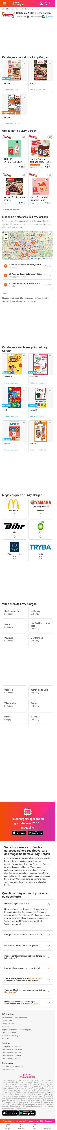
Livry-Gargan (34, 978)
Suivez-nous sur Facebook (12, 1049)
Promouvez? (7, 1021)
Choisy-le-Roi (17, 301)
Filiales (25, 9)
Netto (18, 9)
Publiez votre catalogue (11, 1036)
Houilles (33, 301)
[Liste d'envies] (45, 3)
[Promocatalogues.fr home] (17, 3)
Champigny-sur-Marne (32, 298)
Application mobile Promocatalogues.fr (17, 1030)
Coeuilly (45, 298)
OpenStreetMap (46, 258)
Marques (5, 1027)
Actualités (6, 1038)
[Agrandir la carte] (50, 234)
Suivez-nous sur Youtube (11, 1055)
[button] (34, 243)
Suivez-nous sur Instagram (12, 1052)
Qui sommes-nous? (9, 1033)
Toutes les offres (10, 209)
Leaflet (35, 258)
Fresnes (26, 301)
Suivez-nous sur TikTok (11, 1058)
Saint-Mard (6, 301)
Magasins (10, 9)
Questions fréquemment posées (14, 1018)
